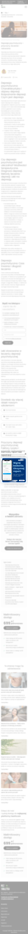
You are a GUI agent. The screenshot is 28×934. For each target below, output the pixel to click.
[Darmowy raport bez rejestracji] (14, 482)
